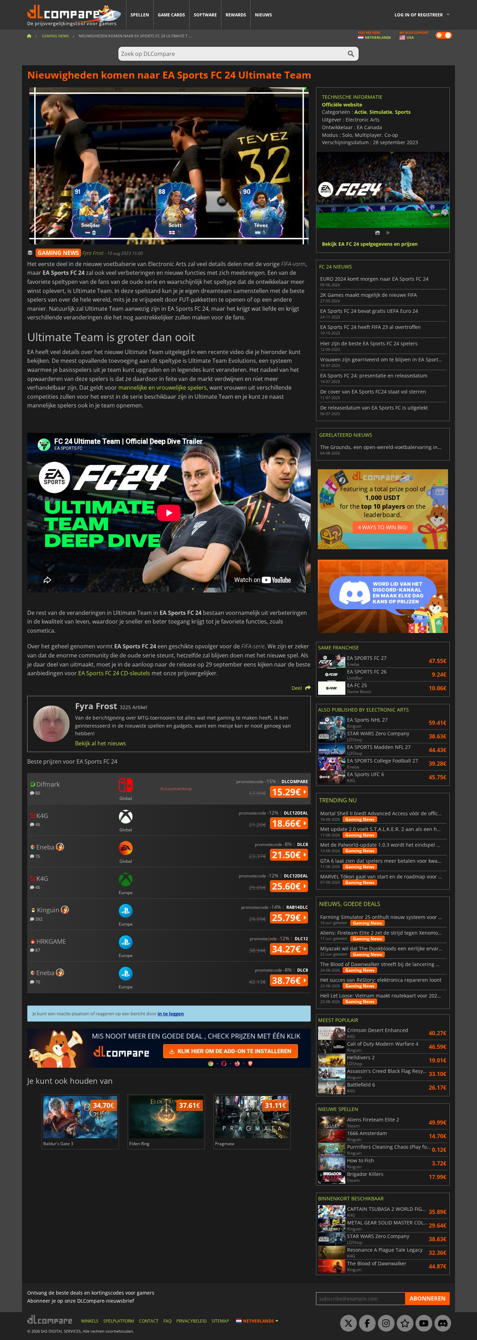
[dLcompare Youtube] (422, 1323)
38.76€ (287, 980)
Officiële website (342, 104)
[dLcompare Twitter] (346, 1323)
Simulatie (380, 112)
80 (37, 792)
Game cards (171, 15)
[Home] (29, 35)
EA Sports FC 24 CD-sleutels (114, 673)
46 (37, 824)
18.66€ (287, 823)
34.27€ (287, 949)
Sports (403, 112)
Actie (360, 112)
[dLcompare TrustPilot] (403, 1323)
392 (38, 918)
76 (37, 856)
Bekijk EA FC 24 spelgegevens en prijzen (370, 244)
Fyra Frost (93, 253)
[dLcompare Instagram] (384, 1323)
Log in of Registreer (419, 15)
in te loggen (170, 1013)
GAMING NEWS (58, 253)
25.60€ (287, 886)
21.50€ (287, 855)
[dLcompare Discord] (441, 1323)
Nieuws (263, 15)
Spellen (140, 15)
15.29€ (287, 792)
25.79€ (287, 917)
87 (37, 949)
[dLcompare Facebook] (365, 1323)
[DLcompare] (50, 1319)
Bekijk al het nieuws (100, 743)
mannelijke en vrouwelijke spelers (162, 387)
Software (205, 15)
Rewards (236, 15)
